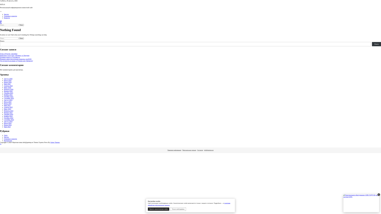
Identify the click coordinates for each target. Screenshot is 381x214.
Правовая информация (174, 150)
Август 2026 (8, 79)
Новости (7, 18)
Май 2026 (7, 84)
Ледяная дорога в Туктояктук (10, 57)
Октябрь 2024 (8, 118)
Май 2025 (7, 105)
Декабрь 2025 (8, 93)
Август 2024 (8, 121)
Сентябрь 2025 (9, 98)
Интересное (8, 140)
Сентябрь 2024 (9, 120)
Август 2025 (8, 100)
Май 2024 (7, 127)
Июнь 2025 (8, 104)
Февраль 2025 (8, 111)
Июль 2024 (7, 123)
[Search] (1, 23)
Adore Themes (55, 142)
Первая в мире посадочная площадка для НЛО (16, 59)
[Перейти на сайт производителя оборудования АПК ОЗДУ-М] (361, 203)
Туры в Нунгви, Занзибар (8, 54)
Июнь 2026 (8, 82)
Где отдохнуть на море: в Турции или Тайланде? (16, 61)
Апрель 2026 (8, 86)
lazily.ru (2, 4)
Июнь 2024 (8, 125)
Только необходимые (178, 209)
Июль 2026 (7, 80)
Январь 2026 (8, 91)
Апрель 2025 (8, 107)
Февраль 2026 (8, 89)
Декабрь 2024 (8, 114)
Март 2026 (7, 87)
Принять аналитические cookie (158, 209)
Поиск (2, 41)
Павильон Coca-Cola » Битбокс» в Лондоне (14, 55)
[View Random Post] (1, 21)
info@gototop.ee (209, 150)
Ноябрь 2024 (8, 116)
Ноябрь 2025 (8, 95)
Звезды (6, 14)
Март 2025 (7, 109)
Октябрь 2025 (8, 96)
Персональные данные (189, 150)
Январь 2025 (8, 112)
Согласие (200, 150)
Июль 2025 (7, 102)
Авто (5, 135)
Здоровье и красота (10, 16)
